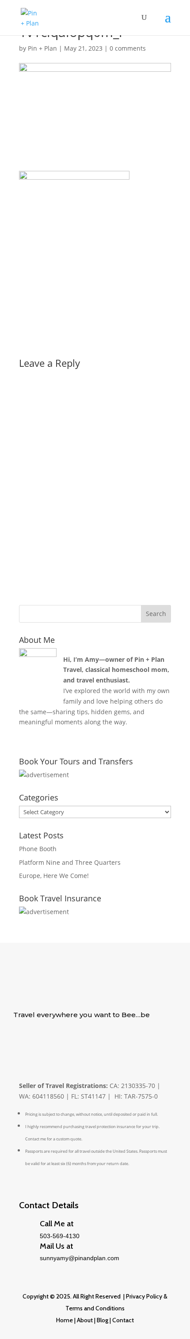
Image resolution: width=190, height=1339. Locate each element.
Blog (101, 1320)
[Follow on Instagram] (73, 1041)
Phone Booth (38, 849)
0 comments (128, 48)
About (85, 1320)
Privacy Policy (144, 1296)
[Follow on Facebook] (38, 1041)
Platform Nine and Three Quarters (70, 862)
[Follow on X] (20, 1041)
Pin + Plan (42, 48)
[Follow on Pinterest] (56, 1041)
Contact (123, 1320)
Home (64, 1320)
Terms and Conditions (95, 1308)
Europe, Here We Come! (54, 875)
